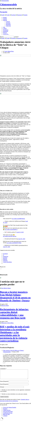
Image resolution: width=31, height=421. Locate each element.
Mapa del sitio (6, 414)
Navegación (3, 12)
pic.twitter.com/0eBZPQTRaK (14, 242)
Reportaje (8, 24)
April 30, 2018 (20, 232)
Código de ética (6, 410)
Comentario (3, 368)
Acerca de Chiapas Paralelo (9, 407)
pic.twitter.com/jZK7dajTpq (9, 236)
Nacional (8, 23)
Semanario (5, 31)
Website (2, 387)
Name (4, 381)
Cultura (5, 28)
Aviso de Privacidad (8, 411)
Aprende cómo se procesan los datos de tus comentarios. (14, 400)
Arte (4, 27)
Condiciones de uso (7, 413)
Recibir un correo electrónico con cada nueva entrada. (14, 394)
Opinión (5, 19)
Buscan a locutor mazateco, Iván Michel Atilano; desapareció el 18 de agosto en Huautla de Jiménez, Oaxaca (15, 296)
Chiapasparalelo (8, 4)
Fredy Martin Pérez (9, 51)
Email (4, 384)
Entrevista (8, 25)
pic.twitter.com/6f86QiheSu (18, 218)
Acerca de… (6, 34)
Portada (5, 17)
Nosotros (5, 408)
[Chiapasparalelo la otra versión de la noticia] (15, 0)
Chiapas (8, 21)
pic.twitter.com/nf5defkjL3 (11, 229)
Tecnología (5, 30)
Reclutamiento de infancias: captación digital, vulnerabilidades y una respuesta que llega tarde (14, 313)
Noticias (5, 20)
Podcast (5, 32)
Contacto (5, 415)
